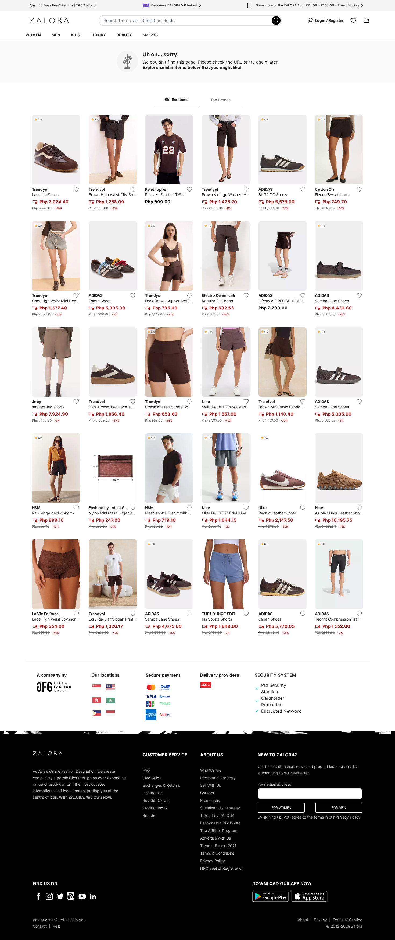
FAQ (146, 770)
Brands (149, 815)
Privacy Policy (212, 860)
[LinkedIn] (93, 896)
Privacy (320, 919)
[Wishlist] (353, 20)
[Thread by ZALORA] (71, 896)
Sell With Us (210, 785)
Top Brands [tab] (220, 100)
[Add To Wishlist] (76, 189)
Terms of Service (347, 919)
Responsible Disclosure (220, 822)
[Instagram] (49, 896)
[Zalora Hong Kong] (96, 700)
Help (56, 926)
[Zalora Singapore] (96, 687)
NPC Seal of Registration (221, 868)
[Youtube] (82, 896)
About (303, 919)
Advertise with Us (215, 837)
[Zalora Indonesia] (110, 713)
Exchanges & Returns (161, 785)
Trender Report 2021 (218, 845)
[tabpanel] (197, 376)
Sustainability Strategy (220, 807)
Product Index (155, 807)
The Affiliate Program (218, 830)
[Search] (276, 20)
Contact (40, 926)
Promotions (210, 800)
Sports (150, 35)
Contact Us (152, 792)
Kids (75, 35)
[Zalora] (49, 20)
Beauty (124, 35)
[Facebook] (38, 896)
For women (281, 807)
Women (33, 35)
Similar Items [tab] (177, 99)
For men (339, 807)
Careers (207, 792)
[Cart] (366, 20)
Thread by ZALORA (217, 815)
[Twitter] (60, 896)
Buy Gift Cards (155, 800)
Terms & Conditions (217, 853)
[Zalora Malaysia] (110, 687)
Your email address (274, 784)
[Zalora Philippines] (96, 713)
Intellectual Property (218, 777)
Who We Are (210, 770)
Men (56, 35)
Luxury (98, 35)
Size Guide (152, 777)
